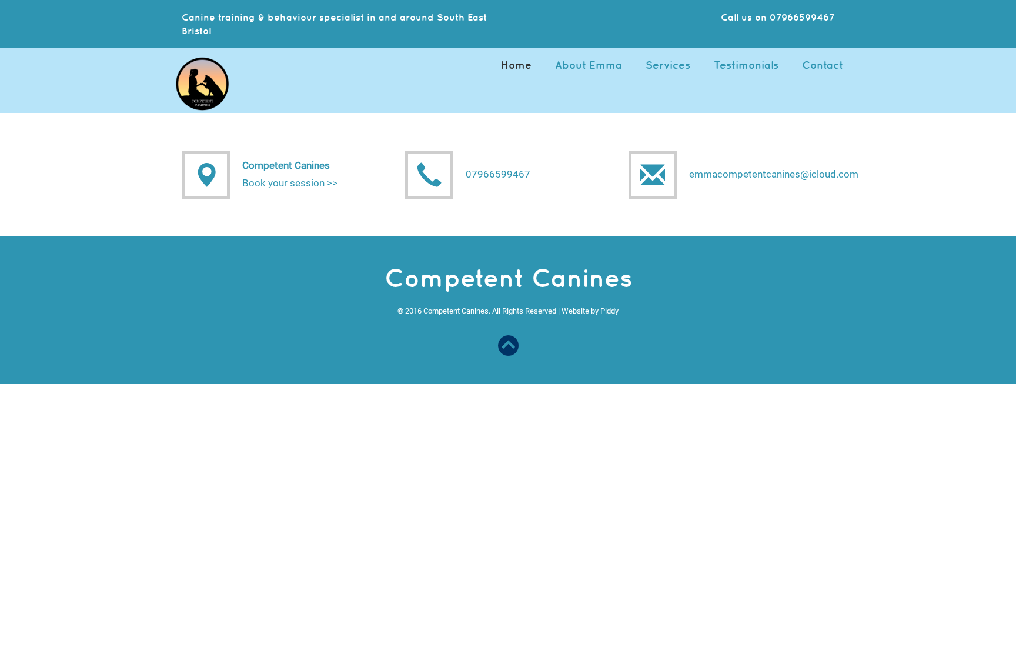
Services (668, 65)
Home (516, 65)
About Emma (588, 65)
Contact (822, 65)
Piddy (609, 310)
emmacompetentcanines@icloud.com (773, 174)
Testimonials (746, 65)
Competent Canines (286, 165)
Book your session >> (289, 183)
